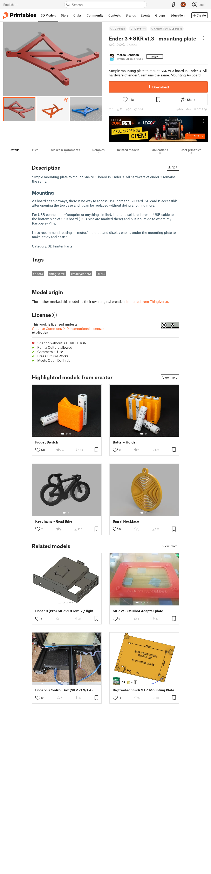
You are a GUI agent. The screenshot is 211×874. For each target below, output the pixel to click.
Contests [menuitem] (114, 15)
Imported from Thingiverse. (147, 301)
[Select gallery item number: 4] (70, 602)
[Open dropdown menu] (203, 38)
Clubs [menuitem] (77, 15)
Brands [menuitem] (131, 15)
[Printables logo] (19, 15)
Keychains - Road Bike (53, 521)
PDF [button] (174, 167)
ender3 (38, 274)
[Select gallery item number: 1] (62, 434)
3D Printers (139, 28)
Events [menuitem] (145, 15)
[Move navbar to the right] (187, 15)
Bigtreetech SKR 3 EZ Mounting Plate (143, 690)
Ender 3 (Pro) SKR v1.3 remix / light (64, 611)
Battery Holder (125, 442)
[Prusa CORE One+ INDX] (158, 129)
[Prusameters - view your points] (183, 4)
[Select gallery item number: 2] (67, 434)
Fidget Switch (46, 442)
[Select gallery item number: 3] (70, 434)
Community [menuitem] (95, 15)
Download (160, 87)
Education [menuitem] (177, 15)
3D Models (119, 28)
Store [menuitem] (64, 15)
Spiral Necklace (126, 521)
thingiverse (57, 274)
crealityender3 (81, 274)
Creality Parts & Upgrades (168, 28)
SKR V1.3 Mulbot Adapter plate (138, 611)
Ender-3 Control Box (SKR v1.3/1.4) (64, 690)
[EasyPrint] (173, 4)
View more (169, 377)
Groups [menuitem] (160, 15)
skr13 (101, 274)
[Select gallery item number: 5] (73, 602)
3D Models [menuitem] (48, 15)
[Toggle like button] (37, 449)
